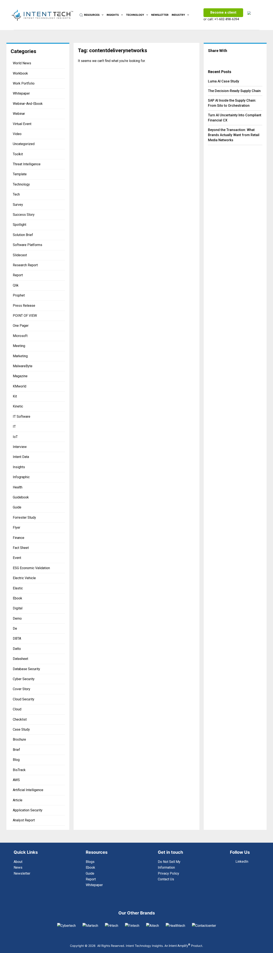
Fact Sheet (21, 548)
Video (17, 134)
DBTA (17, 638)
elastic (18, 588)
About (18, 862)
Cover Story (21, 689)
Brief (16, 750)
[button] (216, 59)
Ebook (17, 598)
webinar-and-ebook (28, 104)
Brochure (19, 739)
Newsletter (159, 14)
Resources (92, 14)
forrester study (24, 517)
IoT (15, 437)
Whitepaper (21, 93)
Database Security (26, 669)
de (15, 628)
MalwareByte (22, 366)
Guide (17, 507)
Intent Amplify (179, 945)
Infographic (21, 477)
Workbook (20, 73)
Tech (16, 194)
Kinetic (18, 406)
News (18, 867)
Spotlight (19, 225)
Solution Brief (23, 235)
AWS (16, 780)
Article (17, 800)
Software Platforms (27, 245)
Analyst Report (24, 820)
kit (15, 396)
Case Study (21, 729)
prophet (19, 295)
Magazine (20, 376)
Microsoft (20, 336)
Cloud (17, 709)
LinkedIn (241, 861)
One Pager (21, 326)
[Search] (81, 15)
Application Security (27, 810)
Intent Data (21, 457)
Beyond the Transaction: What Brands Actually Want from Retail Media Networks (233, 135)
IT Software (21, 417)
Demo (17, 618)
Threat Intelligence (27, 164)
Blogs (90, 862)
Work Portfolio (24, 83)
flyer (16, 527)
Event (17, 558)
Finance (18, 538)
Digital (17, 608)
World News (22, 63)
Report (18, 275)
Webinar (19, 114)
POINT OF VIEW (25, 316)
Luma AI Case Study (223, 81)
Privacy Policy (168, 873)
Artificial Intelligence (28, 790)
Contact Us (166, 879)
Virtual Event (22, 124)
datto (17, 649)
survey (18, 205)
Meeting (19, 346)
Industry (178, 14)
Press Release (24, 306)
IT (14, 427)
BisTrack (19, 770)
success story (24, 215)
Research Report (25, 265)
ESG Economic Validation (31, 568)
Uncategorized (24, 144)
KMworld (19, 386)
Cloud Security (23, 699)
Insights (113, 14)
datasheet (20, 659)
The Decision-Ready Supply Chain (234, 91)
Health (17, 487)
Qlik (16, 285)
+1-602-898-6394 (226, 19)
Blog (16, 760)
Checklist (20, 719)
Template (20, 174)
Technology (135, 14)
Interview (20, 447)
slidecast (20, 255)
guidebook (21, 497)
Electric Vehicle (24, 578)
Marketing (20, 356)
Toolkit (18, 154)
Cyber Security (24, 679)
